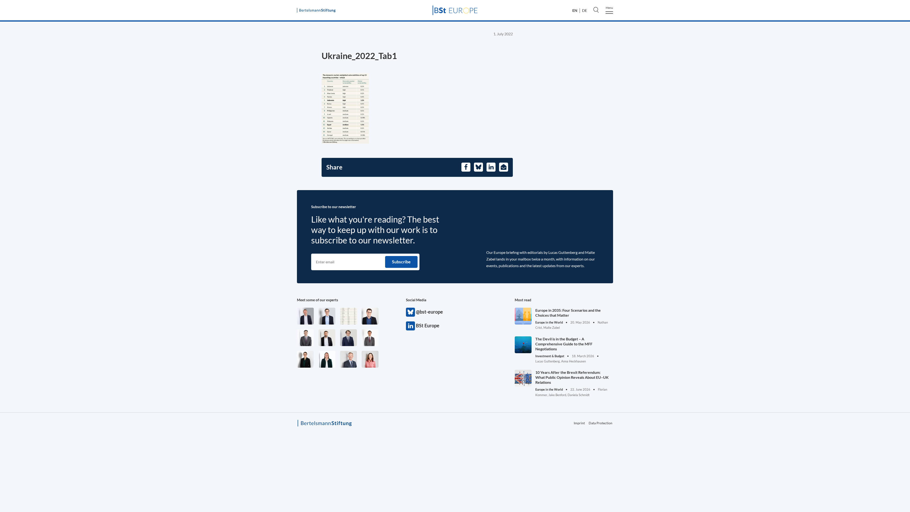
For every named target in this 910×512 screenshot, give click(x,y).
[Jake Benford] (326, 337)
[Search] (596, 9)
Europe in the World (746, 84)
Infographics (738, 167)
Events (733, 177)
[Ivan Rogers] (348, 316)
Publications (738, 138)
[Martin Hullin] (370, 337)
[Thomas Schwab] (370, 316)
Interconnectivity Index (759, 157)
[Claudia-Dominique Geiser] (326, 359)
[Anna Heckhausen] (305, 359)
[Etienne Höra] (348, 337)
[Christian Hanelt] (348, 359)
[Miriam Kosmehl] (370, 359)
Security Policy (741, 75)
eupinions (736, 148)
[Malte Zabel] (305, 316)
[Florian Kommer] (326, 316)
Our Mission (738, 118)
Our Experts (738, 128)
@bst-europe (410, 312)
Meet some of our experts (317, 300)
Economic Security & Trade (753, 65)
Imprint (727, 209)
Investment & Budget (747, 55)
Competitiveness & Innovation (756, 94)
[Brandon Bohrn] (305, 337)
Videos (733, 186)
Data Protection (780, 209)
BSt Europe (410, 325)
